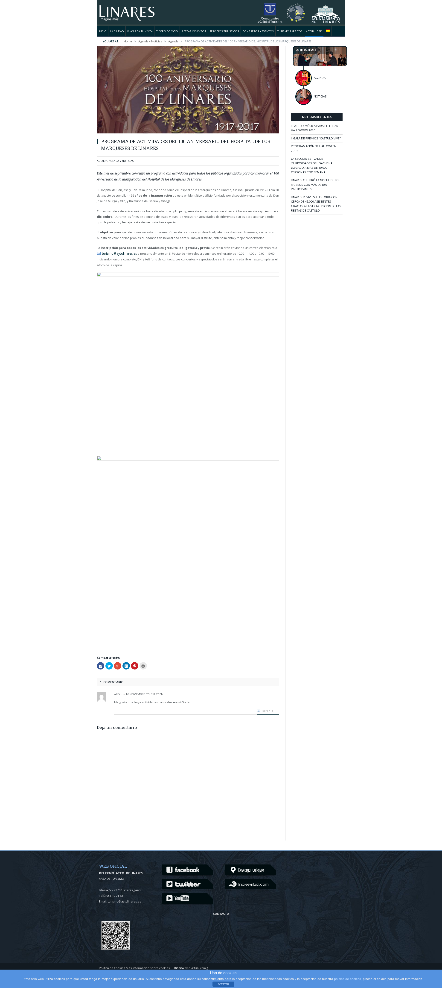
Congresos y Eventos (258, 31)
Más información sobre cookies (148, 967)
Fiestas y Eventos (193, 31)
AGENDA (320, 78)
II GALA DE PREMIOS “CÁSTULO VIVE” (316, 138)
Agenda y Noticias (121, 160)
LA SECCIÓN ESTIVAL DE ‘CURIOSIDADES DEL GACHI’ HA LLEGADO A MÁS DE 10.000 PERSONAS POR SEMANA (311, 165)
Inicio (103, 31)
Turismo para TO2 (289, 31)
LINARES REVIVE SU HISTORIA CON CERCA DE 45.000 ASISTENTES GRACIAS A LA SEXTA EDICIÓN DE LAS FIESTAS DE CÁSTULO (316, 204)
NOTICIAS (320, 96)
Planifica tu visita (140, 31)
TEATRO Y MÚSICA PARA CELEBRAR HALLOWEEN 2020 (314, 128)
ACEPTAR (223, 984)
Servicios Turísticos (224, 31)
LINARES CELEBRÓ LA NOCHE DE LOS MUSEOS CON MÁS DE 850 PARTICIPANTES (315, 184)
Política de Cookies (112, 967)
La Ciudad (117, 31)
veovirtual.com (195, 967)
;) (207, 967)
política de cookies (347, 979)
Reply (266, 710)
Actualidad (314, 31)
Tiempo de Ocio (167, 31)
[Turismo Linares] (127, 10)
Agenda (102, 160)
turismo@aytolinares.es (118, 253)
